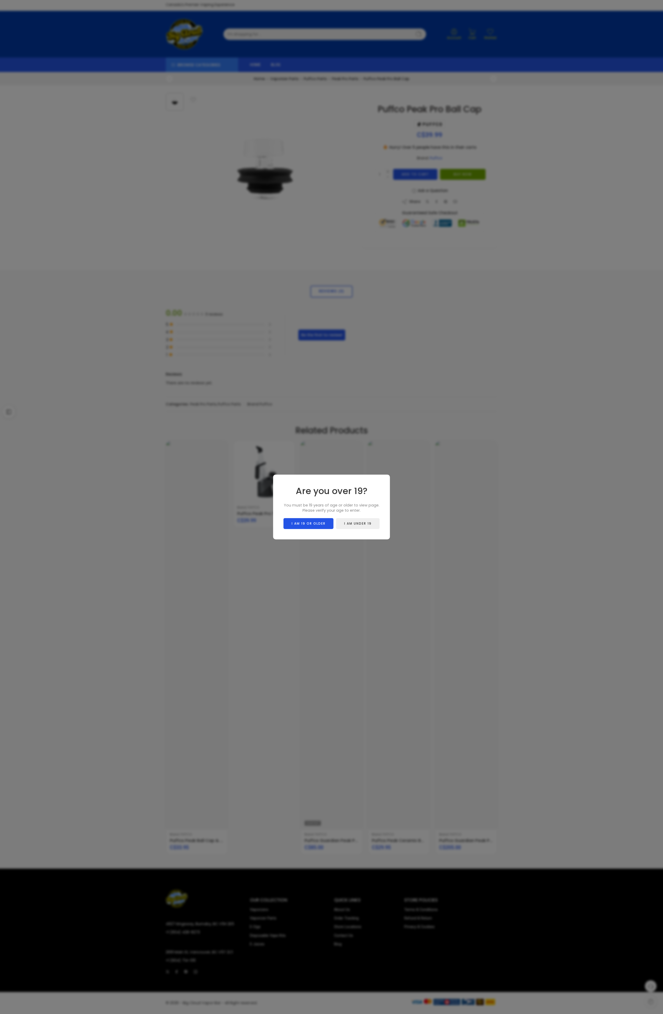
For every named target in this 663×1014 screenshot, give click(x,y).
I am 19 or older (309, 523)
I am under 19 (358, 523)
